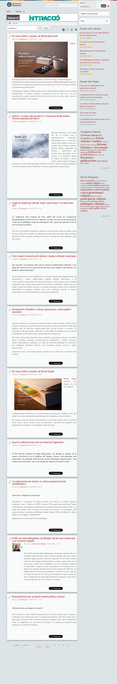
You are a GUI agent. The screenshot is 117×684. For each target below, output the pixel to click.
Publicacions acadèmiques (90, 153)
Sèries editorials (102, 161)
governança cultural (91, 194)
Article (99, 138)
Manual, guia (84, 152)
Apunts (15, 23)
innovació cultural (95, 196)
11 (68, 645)
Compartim (105, 141)
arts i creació (87, 180)
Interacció (13, 18)
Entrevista (93, 145)
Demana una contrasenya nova (108, 6)
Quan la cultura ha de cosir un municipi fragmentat (37, 442)
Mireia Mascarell (61, 82)
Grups (71, 30)
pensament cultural (97, 201)
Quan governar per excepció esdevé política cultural (38, 597)
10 (63, 645)
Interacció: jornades (96, 150)
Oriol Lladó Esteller (38, 544)
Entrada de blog (9, 538)
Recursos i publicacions (88, 159)
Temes (19, 12)
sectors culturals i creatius (92, 206)
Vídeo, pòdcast (84, 163)
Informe (102, 144)
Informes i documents (94, 147)
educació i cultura (104, 187)
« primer (16, 645)
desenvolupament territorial (97, 185)
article (48, 279)
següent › (39, 647)
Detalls (63, 30)
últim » (48, 647)
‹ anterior (25, 645)
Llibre (104, 150)
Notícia (9, 36)
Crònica (88, 145)
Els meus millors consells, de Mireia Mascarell (35, 36)
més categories (105, 168)
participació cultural (93, 198)
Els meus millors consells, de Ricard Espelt (33, 371)
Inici (9, 12)
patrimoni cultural (85, 201)
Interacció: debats (85, 150)
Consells (82, 145)
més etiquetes (106, 216)
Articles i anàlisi (90, 141)
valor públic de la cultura (93, 209)
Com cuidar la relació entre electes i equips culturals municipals (44, 256)
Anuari (93, 138)
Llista (67, 30)
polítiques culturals (92, 203)
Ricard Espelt (70, 379)
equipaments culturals (91, 189)
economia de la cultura (92, 187)
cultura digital (93, 183)
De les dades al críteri (88, 113)
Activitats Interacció (90, 135)
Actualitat (85, 138)
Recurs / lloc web (99, 155)
